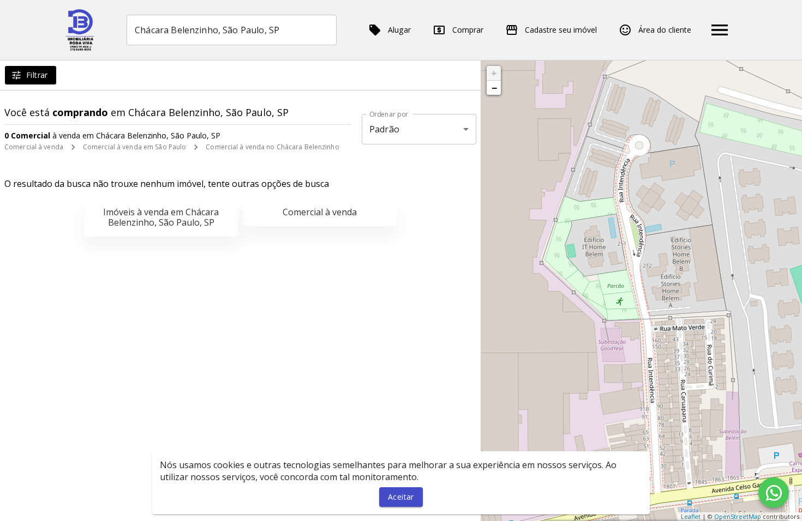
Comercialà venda (320, 212)
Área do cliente (664, 30)
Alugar (399, 30)
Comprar (467, 30)
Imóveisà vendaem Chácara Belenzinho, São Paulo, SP (161, 217)
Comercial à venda (33, 147)
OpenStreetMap (737, 516)
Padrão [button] (384, 129)
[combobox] (232, 30)
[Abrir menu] (719, 30)
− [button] (494, 87)
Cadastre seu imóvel (561, 30)
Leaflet (691, 516)
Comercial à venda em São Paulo (134, 147)
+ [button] (494, 73)
